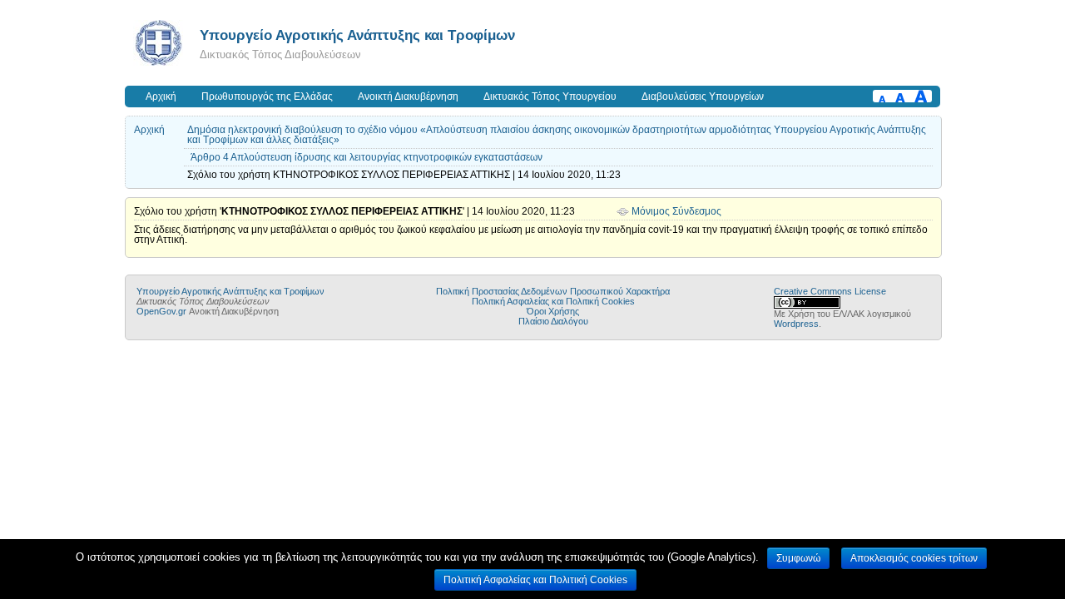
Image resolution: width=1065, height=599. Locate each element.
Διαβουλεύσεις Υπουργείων (702, 96)
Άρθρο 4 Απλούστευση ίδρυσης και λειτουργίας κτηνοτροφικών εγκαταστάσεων (366, 157)
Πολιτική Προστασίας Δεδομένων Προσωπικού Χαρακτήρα (553, 291)
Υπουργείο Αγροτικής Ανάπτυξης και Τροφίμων (357, 35)
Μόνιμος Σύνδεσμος (676, 211)
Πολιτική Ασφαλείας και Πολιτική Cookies (553, 301)
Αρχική (161, 96)
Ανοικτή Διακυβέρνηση (408, 96)
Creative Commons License (830, 291)
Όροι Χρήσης (553, 311)
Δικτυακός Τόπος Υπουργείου (550, 96)
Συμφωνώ (798, 558)
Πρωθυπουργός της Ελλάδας (267, 96)
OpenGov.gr (161, 311)
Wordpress (796, 324)
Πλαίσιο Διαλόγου (553, 321)
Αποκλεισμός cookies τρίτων (914, 558)
